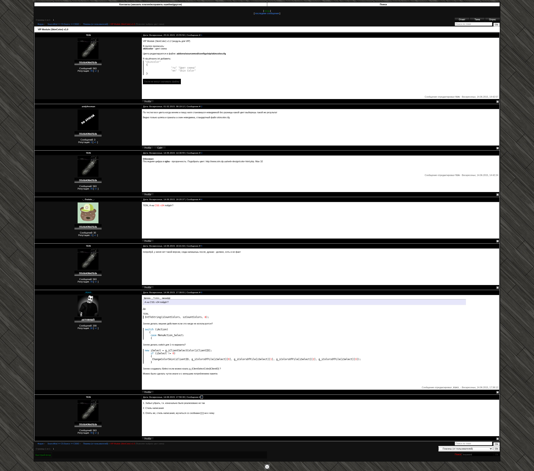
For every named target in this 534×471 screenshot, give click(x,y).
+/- (95, 71)
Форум (40, 24)
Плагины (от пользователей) (95, 24)
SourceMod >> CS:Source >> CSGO (63, 24)
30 (91, 328)
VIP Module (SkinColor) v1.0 (122, 24)
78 (91, 71)
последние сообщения (267, 13)
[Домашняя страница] (160, 147)
